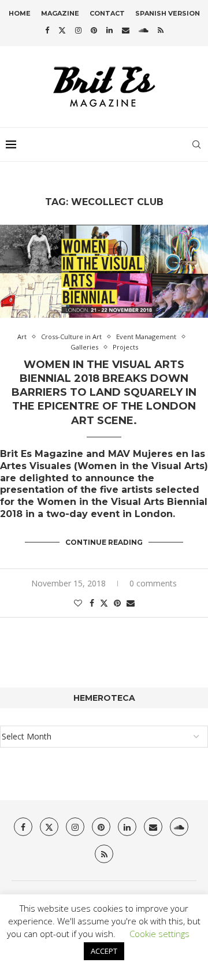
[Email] (125, 30)
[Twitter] (62, 30)
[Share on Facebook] (92, 602)
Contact (107, 13)
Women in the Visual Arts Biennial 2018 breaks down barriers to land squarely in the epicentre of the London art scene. (104, 392)
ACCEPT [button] (104, 951)
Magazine (60, 13)
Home (20, 13)
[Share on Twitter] (104, 602)
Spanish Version (167, 13)
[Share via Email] (131, 602)
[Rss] (161, 30)
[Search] (196, 144)
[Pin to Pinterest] (117, 602)
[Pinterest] (94, 30)
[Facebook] (47, 30)
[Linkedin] (109, 30)
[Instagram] (78, 30)
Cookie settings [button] (159, 933)
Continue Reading (104, 542)
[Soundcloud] (143, 30)
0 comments (153, 583)
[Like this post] (78, 602)
